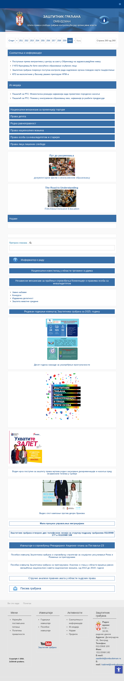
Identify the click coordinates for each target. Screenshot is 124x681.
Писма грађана (30, 588)
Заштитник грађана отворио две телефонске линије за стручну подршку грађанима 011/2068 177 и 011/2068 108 (62, 534)
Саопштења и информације (25, 53)
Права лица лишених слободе (28, 144)
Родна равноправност (23, 123)
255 (43, 40)
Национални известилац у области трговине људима (62, 270)
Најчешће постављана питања (18, 623)
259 (64, 40)
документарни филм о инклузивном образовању (62, 177)
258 (59, 40)
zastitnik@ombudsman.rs (108, 658)
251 (21, 40)
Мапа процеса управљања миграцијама (62, 523)
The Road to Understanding (62, 187)
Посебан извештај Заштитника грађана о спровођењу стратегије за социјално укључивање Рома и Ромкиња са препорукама (62, 555)
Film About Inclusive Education (62, 209)
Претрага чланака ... (19, 243)
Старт (11, 40)
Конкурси (16, 295)
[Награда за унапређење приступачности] (62, 340)
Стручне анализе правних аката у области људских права (62, 578)
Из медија (15, 85)
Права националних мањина (27, 130)
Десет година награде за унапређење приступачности (62, 364)
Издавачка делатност (22, 298)
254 (37, 40)
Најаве (13, 218)
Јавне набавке (19, 292)
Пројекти (73, 634)
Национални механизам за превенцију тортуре (37, 109)
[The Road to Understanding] (62, 198)
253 (32, 40)
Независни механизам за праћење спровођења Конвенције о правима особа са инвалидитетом (62, 282)
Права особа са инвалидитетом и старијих (35, 137)
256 (48, 40)
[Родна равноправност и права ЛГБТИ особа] (62, 396)
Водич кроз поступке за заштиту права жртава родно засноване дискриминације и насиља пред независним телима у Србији (62, 472)
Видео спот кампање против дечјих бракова (62, 513)
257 (53, 40)
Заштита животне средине (25, 301)
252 (26, 40)
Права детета (18, 116)
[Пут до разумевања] (62, 166)
